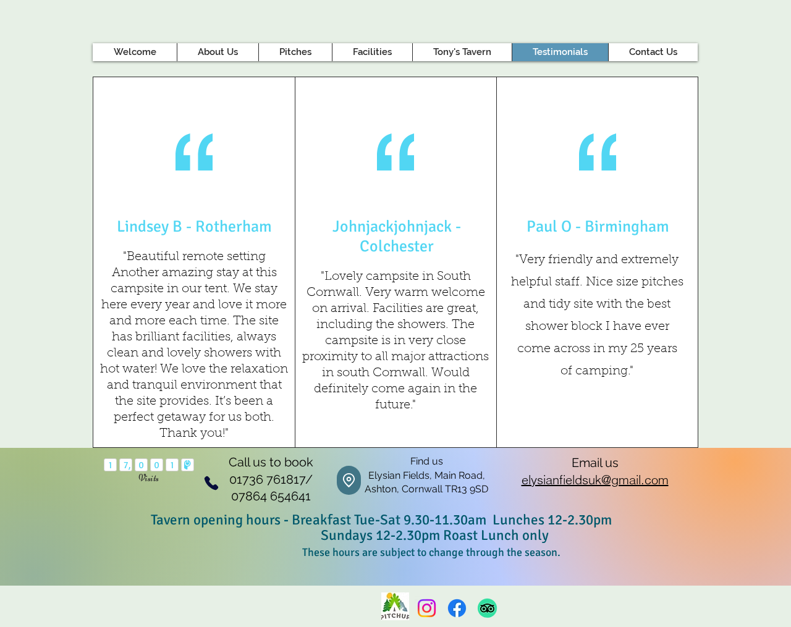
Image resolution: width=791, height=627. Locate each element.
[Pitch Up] (395, 606)
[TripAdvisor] (487, 608)
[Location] (349, 480)
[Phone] (211, 483)
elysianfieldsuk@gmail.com (595, 479)
